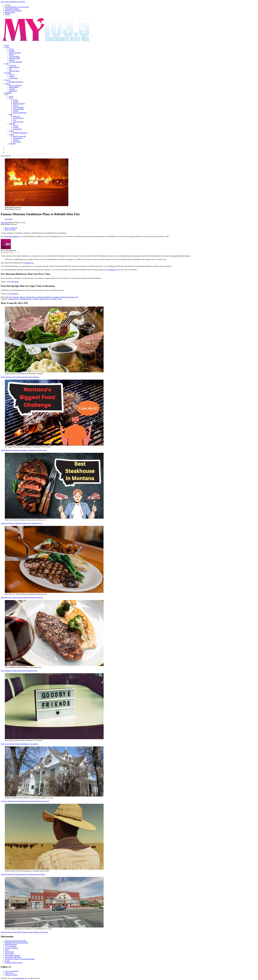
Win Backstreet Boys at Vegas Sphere (17, 7)
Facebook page (29, 263)
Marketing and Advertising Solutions (16, 942)
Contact (7, 83)
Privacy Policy (9, 953)
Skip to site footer (19, 2)
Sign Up (11, 74)
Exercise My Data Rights (13, 957)
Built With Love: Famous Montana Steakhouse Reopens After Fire (22, 597)
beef (10, 297)
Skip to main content (7, 2)
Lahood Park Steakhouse (12, 236)
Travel (60, 299)
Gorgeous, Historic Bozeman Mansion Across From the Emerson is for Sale (25, 801)
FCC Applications (10, 946)
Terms (7, 950)
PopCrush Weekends (15, 62)
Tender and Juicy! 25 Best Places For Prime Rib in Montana (20, 377)
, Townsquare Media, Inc (19, 978)
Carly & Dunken (14, 56)
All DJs (11, 49)
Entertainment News (25, 299)
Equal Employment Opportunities (15, 941)
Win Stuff (8, 73)
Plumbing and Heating (16, 82)
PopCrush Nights (14, 58)
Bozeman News (10, 12)
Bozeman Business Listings (13, 962)
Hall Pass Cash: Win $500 (13, 10)
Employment (13, 91)
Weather (7, 14)
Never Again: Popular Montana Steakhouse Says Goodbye (19, 744)
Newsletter (8, 93)
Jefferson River (30, 297)
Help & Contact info (15, 85)
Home (7, 45)
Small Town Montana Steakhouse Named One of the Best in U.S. (22, 523)
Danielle (11, 60)
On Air (7, 47)
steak (76, 297)
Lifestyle (36, 299)
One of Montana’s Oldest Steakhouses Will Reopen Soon (19, 671)
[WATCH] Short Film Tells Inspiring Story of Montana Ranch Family (23, 874)
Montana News (44, 299)
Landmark (56, 297)
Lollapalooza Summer (12, 9)
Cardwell (16, 297)
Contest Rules (13, 78)
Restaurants (70, 297)
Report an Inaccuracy (11, 948)
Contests (11, 76)
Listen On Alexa (14, 71)
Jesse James (4, 222)
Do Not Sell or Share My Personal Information (20, 959)
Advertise (12, 89)
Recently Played (14, 67)
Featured (22, 297)
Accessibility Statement (12, 955)
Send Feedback (14, 87)
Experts (7, 80)
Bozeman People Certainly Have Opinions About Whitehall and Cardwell (24, 932)
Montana (63, 297)
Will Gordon (15, 282)
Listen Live (12, 65)
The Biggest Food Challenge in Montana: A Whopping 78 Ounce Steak (23, 450)
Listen (7, 63)
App (10, 69)
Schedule (12, 51)
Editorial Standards (11, 944)
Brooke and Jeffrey (15, 53)
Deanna (11, 54)
